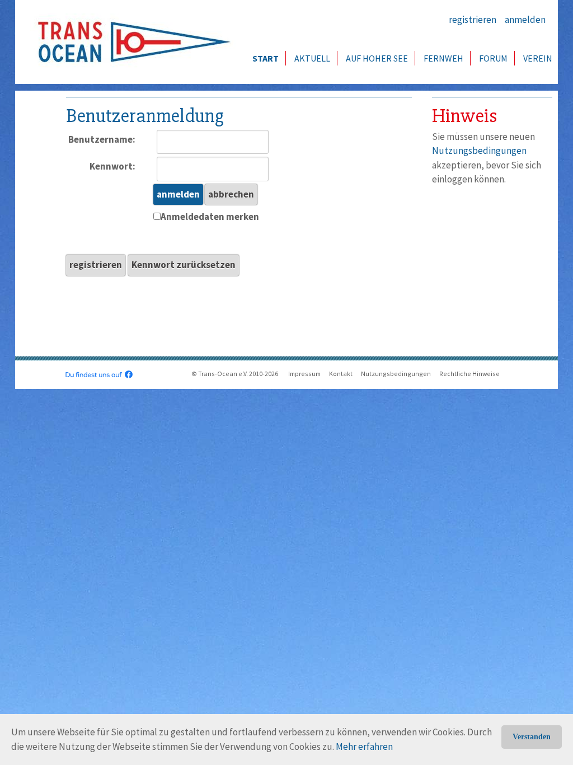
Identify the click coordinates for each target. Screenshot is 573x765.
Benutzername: (101, 139)
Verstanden (532, 737)
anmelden (525, 19)
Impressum (304, 373)
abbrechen (231, 194)
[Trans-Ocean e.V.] (130, 41)
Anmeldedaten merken (210, 216)
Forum (493, 58)
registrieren (472, 19)
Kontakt (341, 373)
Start (265, 58)
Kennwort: (112, 166)
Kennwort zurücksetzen (183, 265)
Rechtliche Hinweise (469, 373)
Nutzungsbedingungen (479, 150)
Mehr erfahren (364, 746)
